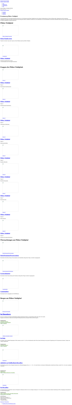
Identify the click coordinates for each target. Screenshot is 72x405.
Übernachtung (5, 5)
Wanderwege (5, 4)
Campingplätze (5, 289)
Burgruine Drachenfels (6, 311)
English (7, 0)
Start (3, 3)
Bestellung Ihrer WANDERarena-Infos (9, 403)
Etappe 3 (4, 118)
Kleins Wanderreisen (6, 38)
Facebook (4, 12)
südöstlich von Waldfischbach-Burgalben (11, 363)
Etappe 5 (4, 155)
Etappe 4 (4, 136)
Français (4, 0)
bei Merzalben (4, 387)
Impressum (2, 401)
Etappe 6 (4, 174)
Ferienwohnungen (5, 273)
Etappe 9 (4, 231)
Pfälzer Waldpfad (5, 58)
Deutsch (1, 0)
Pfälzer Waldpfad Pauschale (7, 36)
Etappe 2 (4, 99)
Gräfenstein (4, 385)
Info (3, 6)
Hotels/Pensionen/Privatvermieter (8, 253)
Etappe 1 (4, 80)
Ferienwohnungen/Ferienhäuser (8, 271)
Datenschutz (7, 401)
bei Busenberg (5, 314)
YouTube (4, 13)
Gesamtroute (5, 56)
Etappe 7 (4, 193)
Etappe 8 (4, 212)
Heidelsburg (5, 360)
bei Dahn (2, 338)
